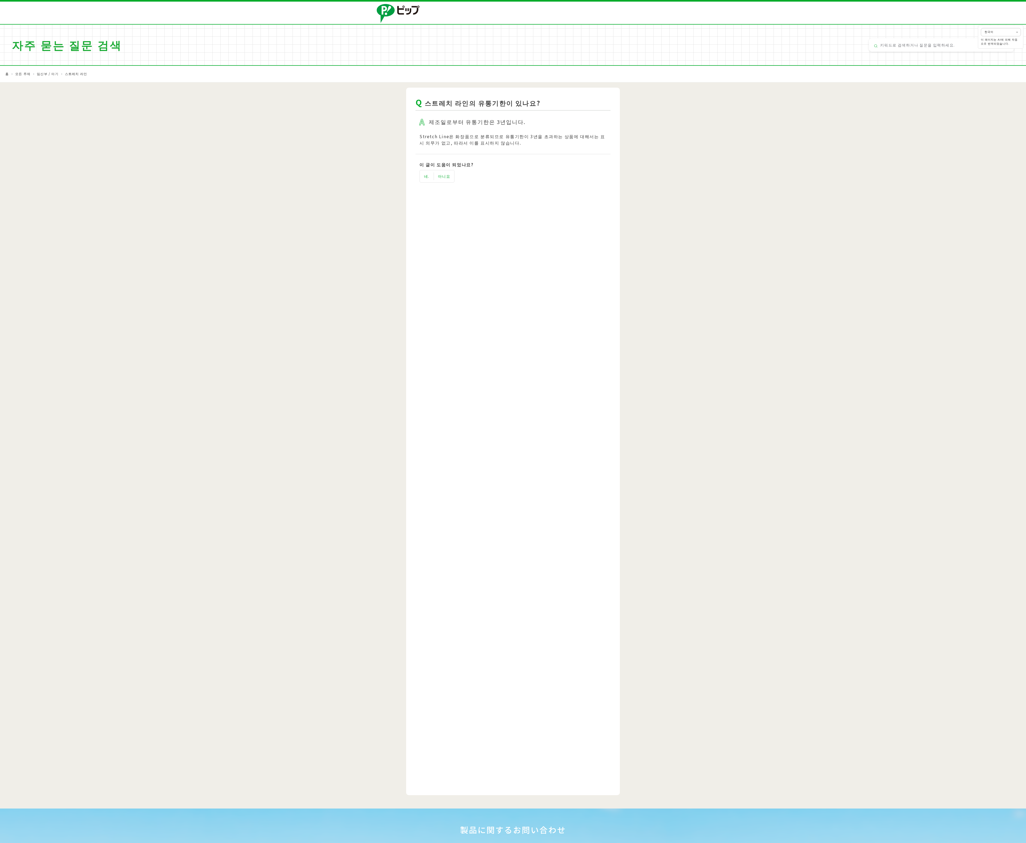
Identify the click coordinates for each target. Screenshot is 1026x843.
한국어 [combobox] (989, 31)
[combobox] (941, 45)
